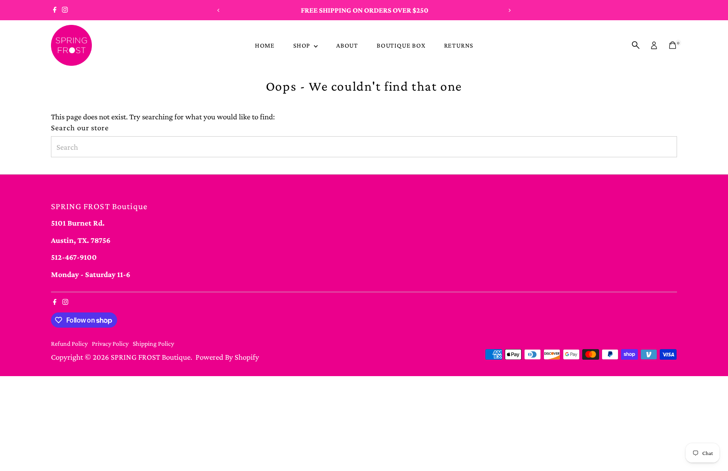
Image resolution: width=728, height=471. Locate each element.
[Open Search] (636, 45)
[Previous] (218, 10)
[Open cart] (672, 45)
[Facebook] (55, 10)
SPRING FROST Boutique (150, 357)
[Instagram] (65, 10)
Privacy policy (110, 343)
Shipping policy (153, 343)
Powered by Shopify (227, 357)
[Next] (509, 10)
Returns (459, 45)
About (347, 45)
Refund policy (69, 343)
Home (265, 45)
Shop (302, 45)
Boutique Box (401, 45)
